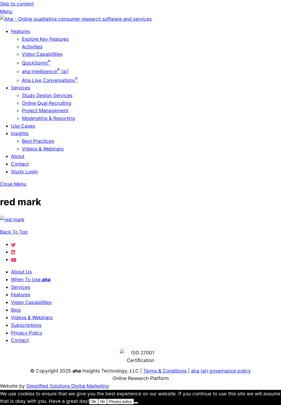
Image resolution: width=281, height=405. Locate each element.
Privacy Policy (27, 333)
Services (20, 88)
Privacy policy (120, 401)
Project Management (45, 110)
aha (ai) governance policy (221, 371)
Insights (20, 133)
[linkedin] (13, 252)
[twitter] (13, 244)
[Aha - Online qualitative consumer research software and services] (76, 19)
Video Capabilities (42, 54)
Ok (93, 401)
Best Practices (38, 141)
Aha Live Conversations (50, 80)
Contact (20, 164)
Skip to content (17, 4)
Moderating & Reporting (48, 118)
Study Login (24, 171)
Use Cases (23, 126)
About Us (21, 272)
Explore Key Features (45, 39)
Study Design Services (47, 95)
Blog (16, 310)
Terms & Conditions (165, 371)
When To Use (30, 279)
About (17, 156)
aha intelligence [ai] (45, 71)
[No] (136, 403)
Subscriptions (26, 325)
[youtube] (13, 259)
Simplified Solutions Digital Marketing (67, 386)
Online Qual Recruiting (46, 103)
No (102, 401)
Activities (32, 47)
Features (20, 31)
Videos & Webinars (43, 149)
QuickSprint (36, 63)
